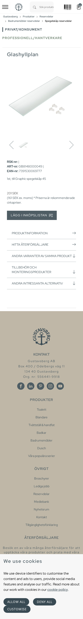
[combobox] (46, 7)
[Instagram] (50, 386)
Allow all (16, 602)
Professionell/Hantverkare (32, 38)
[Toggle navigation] (5, 7)
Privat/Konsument (23, 29)
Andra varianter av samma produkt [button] (42, 256)
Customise (17, 609)
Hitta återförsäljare (30, 245)
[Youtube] (60, 386)
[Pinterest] (40, 386)
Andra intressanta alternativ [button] (37, 283)
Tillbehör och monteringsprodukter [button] (31, 269)
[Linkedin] (30, 386)
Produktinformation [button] (30, 233)
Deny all (44, 602)
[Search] (34, 7)
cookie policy (57, 589)
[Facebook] (21, 386)
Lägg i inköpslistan (29, 215)
